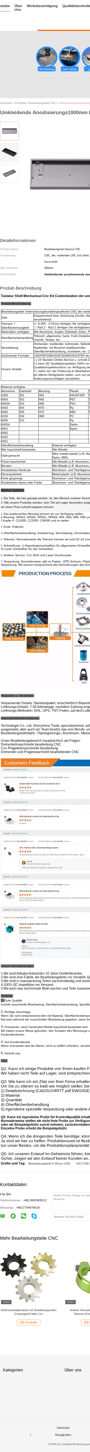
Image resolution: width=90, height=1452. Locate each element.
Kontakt (31, 1322)
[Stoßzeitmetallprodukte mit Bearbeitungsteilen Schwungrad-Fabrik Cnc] (28, 1276)
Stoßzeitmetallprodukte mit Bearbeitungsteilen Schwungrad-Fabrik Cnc (29, 1312)
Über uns (18, 7)
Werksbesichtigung (42, 6)
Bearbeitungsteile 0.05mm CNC (49, 1163)
